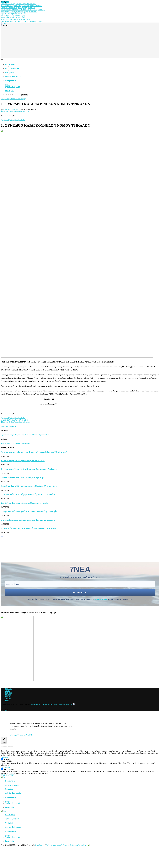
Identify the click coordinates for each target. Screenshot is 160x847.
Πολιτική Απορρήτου (101, 599)
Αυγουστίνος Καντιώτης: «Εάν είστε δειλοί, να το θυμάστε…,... (23, 10)
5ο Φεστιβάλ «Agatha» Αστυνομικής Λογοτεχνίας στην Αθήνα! (29, 528)
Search (24, 95)
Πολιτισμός (10, 64)
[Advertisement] (80, 43)
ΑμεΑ (7, 85)
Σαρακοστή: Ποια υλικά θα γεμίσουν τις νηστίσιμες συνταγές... (23, 21)
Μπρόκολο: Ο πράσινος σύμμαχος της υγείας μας (18, 8)
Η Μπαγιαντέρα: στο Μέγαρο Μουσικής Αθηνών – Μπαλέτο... (28, 494)
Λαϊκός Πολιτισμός (13, 77)
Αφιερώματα (10, 81)
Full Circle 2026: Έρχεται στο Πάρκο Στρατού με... (18, 4)
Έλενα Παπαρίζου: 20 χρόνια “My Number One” (23, 460)
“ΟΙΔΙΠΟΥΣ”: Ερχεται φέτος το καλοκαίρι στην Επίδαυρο (21, 6)
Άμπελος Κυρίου (12, 68)
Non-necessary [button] (6, 767)
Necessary (7, 759)
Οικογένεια (9, 72)
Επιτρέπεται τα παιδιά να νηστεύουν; (13, 17)
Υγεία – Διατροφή (12, 87)
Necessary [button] (4, 757)
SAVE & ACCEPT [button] (7, 775)
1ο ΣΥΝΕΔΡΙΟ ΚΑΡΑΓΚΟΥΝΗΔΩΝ (14, 420)
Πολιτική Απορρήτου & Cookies (48, 704)
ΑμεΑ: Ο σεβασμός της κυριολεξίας (13, 14)
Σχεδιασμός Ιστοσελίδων (66, 704)
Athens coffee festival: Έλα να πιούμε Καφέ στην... (23, 477)
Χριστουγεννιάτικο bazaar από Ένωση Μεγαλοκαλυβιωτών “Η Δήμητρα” (34, 452)
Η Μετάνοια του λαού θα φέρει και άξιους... (16, 19)
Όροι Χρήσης (34, 704)
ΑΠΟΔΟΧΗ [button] (28, 735)
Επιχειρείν (9, 91)
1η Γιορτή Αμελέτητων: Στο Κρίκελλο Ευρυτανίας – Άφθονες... (29, 469)
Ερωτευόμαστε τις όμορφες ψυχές (13, 16)
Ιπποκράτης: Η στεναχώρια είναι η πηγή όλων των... (19, 12)
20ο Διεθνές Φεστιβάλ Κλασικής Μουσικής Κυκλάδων (25, 503)
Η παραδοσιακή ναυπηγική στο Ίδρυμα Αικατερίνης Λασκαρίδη (29, 511)
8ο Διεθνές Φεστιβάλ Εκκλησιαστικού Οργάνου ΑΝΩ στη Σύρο (29, 486)
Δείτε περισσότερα (16, 735)
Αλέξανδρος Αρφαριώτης (12, 109)
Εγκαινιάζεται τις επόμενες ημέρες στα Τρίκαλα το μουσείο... (28, 520)
